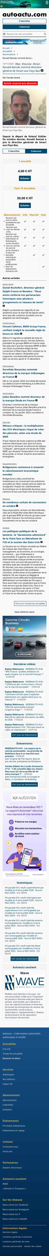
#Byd (17, 63)
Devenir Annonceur (12, 1167)
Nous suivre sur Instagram (16, 1209)
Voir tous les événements (24, 734)
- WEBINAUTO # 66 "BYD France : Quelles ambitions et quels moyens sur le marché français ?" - (24, 673)
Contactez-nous (10, 1146)
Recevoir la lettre (11, 1058)
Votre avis (7, 1151)
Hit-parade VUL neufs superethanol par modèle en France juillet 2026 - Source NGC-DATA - (24, 890)
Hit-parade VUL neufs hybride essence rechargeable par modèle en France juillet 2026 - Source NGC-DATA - (24, 924)
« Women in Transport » (14, 1188)
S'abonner (24, 26)
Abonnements (10, 1100)
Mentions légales (10, 1232)
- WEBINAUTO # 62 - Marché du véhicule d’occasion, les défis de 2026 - (24, 717)
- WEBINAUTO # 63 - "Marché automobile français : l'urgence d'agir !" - (24, 707)
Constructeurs (9, 323)
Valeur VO (8, 1084)
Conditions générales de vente (16, 1241)
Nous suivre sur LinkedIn (15, 1218)
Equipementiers (10, 464)
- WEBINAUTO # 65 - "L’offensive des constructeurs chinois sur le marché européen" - (24, 684)
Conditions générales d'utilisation (17, 1237)
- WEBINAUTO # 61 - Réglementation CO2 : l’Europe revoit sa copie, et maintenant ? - (24, 727)
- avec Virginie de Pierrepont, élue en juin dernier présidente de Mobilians (23, 755)
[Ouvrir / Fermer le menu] (5, 34)
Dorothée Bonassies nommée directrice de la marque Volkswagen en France (24, 373)
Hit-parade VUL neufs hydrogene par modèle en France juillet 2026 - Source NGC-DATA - (23, 900)
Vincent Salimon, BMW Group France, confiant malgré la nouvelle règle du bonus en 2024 (24, 330)
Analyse (6, 528)
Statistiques (8, 1074)
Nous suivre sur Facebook (15, 1204)
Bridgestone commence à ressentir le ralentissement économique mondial (23, 471)
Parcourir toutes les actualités (30, 603)
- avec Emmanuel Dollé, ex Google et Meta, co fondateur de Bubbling (24, 773)
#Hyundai (26, 63)
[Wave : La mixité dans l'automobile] (24, 982)
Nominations (9, 54)
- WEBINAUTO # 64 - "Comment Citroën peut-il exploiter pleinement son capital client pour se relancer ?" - (24, 695)
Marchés (6, 422)
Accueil (6, 48)
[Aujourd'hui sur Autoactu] (24, 14)
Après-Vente (8, 284)
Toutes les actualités (13, 1053)
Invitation (7, 1109)
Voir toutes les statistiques (24, 958)
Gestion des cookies (33, 1246)
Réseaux (6, 499)
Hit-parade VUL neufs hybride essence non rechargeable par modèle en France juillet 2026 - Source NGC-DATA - (24, 937)
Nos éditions (9, 1079)
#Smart (36, 63)
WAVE (5, 1183)
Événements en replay (13, 1130)
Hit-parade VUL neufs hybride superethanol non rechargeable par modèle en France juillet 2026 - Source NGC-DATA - (23, 911)
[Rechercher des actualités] (45, 34)
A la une (6, 1048)
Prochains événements (14, 1125)
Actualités (7, 51)
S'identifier (24, 21)
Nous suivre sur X (11, 1214)
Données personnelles (12, 1246)
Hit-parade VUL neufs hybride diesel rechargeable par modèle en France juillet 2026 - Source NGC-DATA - (22, 949)
